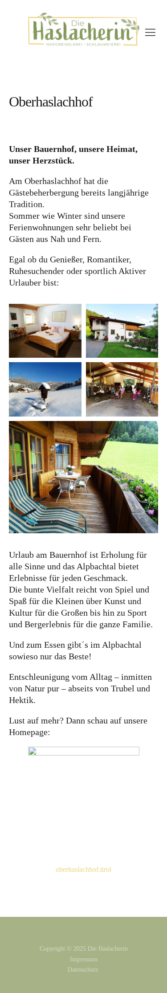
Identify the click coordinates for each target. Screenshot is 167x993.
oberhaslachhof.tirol (83, 869)
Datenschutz (83, 969)
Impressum (84, 959)
